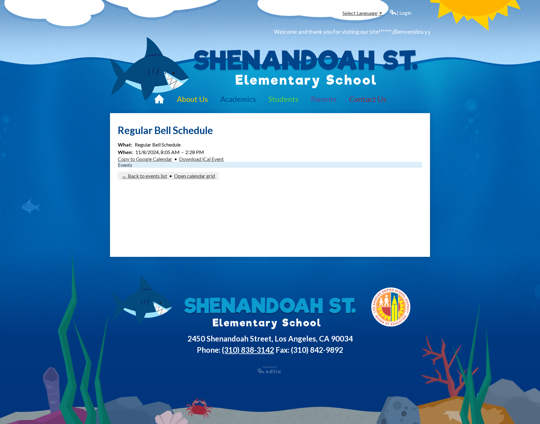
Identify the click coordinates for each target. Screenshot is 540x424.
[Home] (159, 98)
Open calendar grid (194, 176)
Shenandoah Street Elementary (305, 68)
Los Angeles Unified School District (391, 307)
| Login (404, 13)
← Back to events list (144, 176)
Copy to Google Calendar (145, 159)
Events (125, 165)
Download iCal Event (201, 159)
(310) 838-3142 (248, 349)
